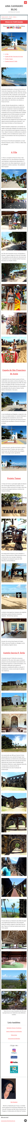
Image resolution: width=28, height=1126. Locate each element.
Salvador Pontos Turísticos (14, 1028)
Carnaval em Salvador (14, 1038)
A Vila (6, 54)
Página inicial (4, 17)
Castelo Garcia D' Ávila (11, 61)
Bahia (14, 17)
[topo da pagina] (25, 1121)
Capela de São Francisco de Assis (14, 56)
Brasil (10, 17)
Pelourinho (14, 1035)
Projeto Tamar (9, 59)
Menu (25, 2)
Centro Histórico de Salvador (14, 1031)
